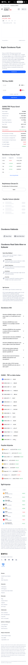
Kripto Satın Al (14, 97)
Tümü (15, 22)
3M (12, 20)
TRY (23, 9)
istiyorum (20, 2)
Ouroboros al (14, 71)
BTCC (2, 5)
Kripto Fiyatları (6, 5)
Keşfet (14, 189)
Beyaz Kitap (8, 236)
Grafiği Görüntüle (22, 40)
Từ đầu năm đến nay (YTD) (7, 22)
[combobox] (23, 127)
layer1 (4, 489)
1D (3, 20)
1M (9, 20)
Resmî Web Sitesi (20, 236)
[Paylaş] (18, 9)
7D (6, 20)
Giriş (15, 2)
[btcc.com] (4, 2)
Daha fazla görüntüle (14, 175)
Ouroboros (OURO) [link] (14, 5)
